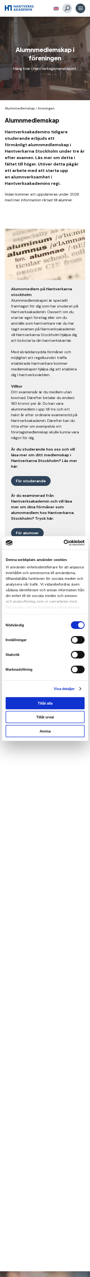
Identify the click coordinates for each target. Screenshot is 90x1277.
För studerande (31, 480)
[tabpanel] (45, 58)
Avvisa (45, 731)
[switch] (77, 640)
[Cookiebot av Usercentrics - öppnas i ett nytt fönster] (64, 543)
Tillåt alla (45, 703)
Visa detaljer (64, 689)
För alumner (27, 532)
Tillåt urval (45, 717)
